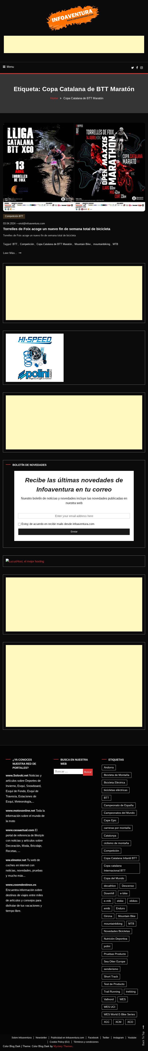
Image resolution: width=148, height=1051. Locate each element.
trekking (131, 991)
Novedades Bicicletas (117, 931)
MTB (115, 244)
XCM (118, 1021)
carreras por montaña (117, 827)
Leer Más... (10, 252)
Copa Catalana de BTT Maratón (54, 244)
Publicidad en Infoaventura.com (67, 1037)
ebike (120, 900)
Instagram (118, 1037)
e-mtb (107, 900)
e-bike (124, 893)
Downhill (109, 893)
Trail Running (112, 991)
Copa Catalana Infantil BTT (120, 858)
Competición (27, 244)
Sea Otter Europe (114, 961)
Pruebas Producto (115, 953)
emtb (107, 908)
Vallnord (109, 999)
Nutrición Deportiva (115, 938)
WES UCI (109, 1006)
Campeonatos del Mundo (119, 812)
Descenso (128, 885)
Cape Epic (110, 820)
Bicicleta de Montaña (116, 774)
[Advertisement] (74, 44)
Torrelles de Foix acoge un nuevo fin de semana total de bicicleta (56, 229)
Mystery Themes (63, 1046)
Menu (10, 66)
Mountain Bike (83, 244)
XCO (130, 1021)
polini (107, 946)
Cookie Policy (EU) (60, 1042)
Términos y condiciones (86, 1042)
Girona (108, 916)
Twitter (106, 1037)
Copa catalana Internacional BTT (115, 868)
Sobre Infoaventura (22, 1037)
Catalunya (110, 835)
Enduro (120, 908)
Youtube (132, 1037)
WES (123, 999)
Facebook (93, 1037)
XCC (106, 1021)
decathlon (110, 885)
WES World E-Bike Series (119, 1014)
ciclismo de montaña (116, 843)
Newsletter (41, 1037)
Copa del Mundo (114, 878)
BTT (15, 244)
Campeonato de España (119, 805)
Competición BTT (14, 216)
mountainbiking (101, 244)
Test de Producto (114, 984)
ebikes (133, 900)
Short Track (111, 976)
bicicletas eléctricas (115, 790)
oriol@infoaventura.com (31, 223)
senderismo (111, 968)
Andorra (109, 767)
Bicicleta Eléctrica (114, 782)
